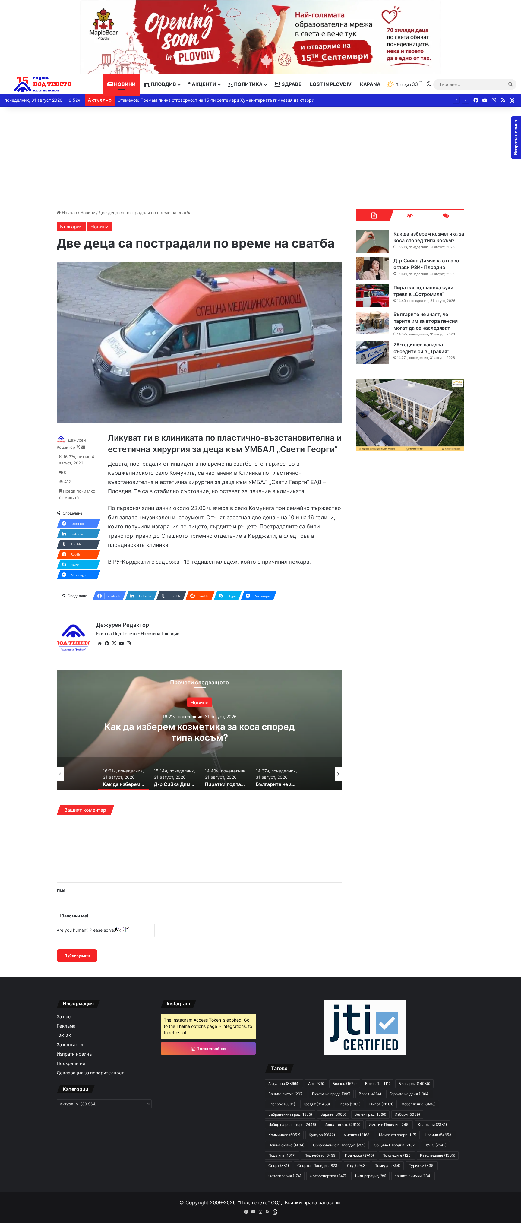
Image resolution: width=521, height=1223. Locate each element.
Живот (381, 1104)
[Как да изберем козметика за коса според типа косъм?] (372, 241)
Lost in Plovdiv (331, 84)
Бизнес (345, 1083)
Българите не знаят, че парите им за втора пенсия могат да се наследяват (425, 321)
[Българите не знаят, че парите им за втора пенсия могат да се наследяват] (372, 322)
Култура (322, 1135)
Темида (387, 1165)
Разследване (437, 1155)
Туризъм (421, 1165)
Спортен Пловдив (318, 1165)
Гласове (281, 1104)
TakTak (64, 1035)
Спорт (278, 1165)
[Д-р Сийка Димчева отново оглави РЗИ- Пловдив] (372, 268)
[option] (200, 730)
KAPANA (370, 84)
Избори (407, 1114)
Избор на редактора (292, 1124)
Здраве (291, 84)
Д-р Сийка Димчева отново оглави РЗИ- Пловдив (199, 732)
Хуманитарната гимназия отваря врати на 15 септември (176, 100)
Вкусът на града (331, 1094)
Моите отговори (397, 1135)
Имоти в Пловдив (389, 1124)
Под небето (320, 1155)
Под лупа (282, 1155)
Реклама (66, 1026)
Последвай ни (210, 1048)
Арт (316, 1083)
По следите (397, 1155)
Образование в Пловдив (339, 1145)
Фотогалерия (284, 1176)
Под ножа (359, 1155)
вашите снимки (413, 1176)
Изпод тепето (342, 1124)
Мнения (357, 1135)
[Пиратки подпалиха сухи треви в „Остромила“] (372, 295)
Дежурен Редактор (122, 625)
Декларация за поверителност (90, 1073)
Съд (357, 1165)
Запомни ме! (74, 915)
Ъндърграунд (370, 1176)
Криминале (284, 1135)
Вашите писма (286, 1094)
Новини (124, 84)
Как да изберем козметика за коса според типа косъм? (428, 237)
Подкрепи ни (71, 1063)
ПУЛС (435, 1145)
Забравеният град (290, 1114)
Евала (349, 1104)
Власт (370, 1094)
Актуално (199, 702)
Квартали (432, 1124)
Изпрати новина (74, 1054)
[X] (114, 643)
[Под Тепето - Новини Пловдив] (43, 84)
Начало (69, 212)
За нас (64, 1016)
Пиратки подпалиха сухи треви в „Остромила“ (423, 290)
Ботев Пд (377, 1083)
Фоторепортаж (328, 1176)
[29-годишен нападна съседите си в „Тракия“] (372, 352)
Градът (317, 1104)
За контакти (70, 1044)
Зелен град (370, 1114)
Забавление (419, 1104)
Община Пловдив (395, 1145)
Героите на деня (410, 1094)
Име (61, 890)
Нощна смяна (286, 1145)
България (71, 226)
